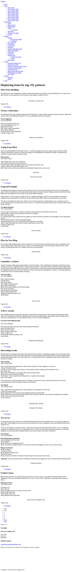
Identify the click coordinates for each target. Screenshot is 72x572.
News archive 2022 (13, 14)
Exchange (14, 41)
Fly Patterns (7, 107)
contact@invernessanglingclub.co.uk (11, 544)
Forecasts (10, 47)
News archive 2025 (13, 9)
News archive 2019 (13, 18)
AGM (9, 28)
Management (11, 26)
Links (5, 80)
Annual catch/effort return (15, 49)
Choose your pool (16, 57)
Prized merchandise (13, 50)
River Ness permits (16, 39)
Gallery (6, 61)
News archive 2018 (13, 20)
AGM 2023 (14, 30)
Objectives (11, 31)
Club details (7, 22)
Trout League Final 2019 (15, 68)
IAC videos (11, 74)
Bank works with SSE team (15, 71)
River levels (11, 60)
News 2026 (11, 7)
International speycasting (14, 72)
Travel (9, 79)
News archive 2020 (13, 17)
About (9, 23)
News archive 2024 (13, 11)
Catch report (11, 45)
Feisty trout (11, 52)
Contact (10, 34)
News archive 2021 (13, 15)
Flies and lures (12, 42)
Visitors (6, 76)
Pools (12, 58)
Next (5, 520)
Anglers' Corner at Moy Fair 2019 (17, 66)
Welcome (10, 77)
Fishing (6, 36)
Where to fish (11, 55)
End (5, 521)
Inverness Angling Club (14, 63)
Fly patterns (11, 44)
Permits (10, 38)
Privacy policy (12, 25)
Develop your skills (13, 33)
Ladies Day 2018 (12, 69)
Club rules (10, 53)
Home (6, 4)
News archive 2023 (13, 12)
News (5, 6)
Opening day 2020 (13, 65)
